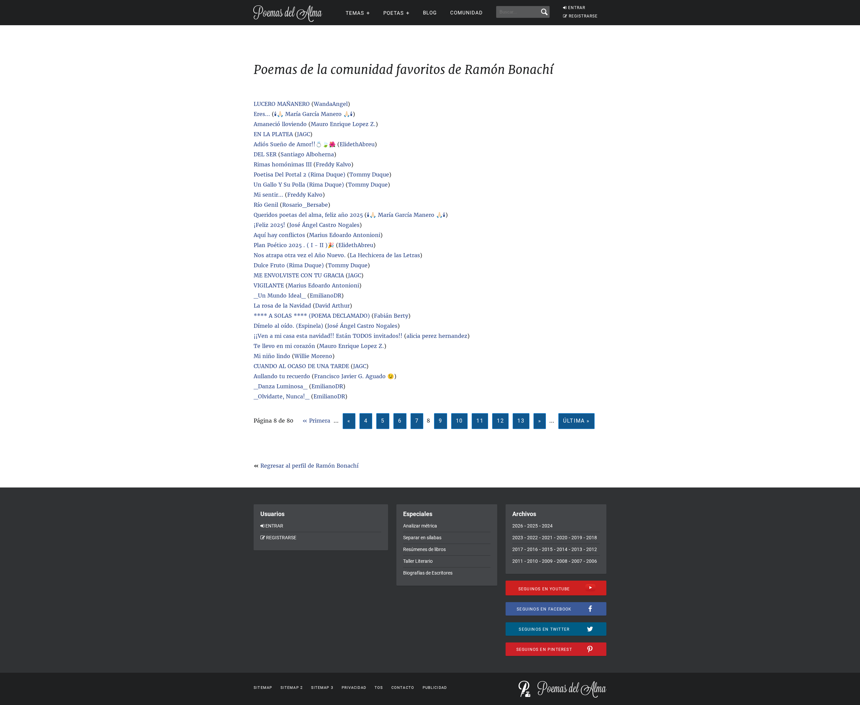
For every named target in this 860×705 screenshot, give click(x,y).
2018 (591, 537)
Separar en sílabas (422, 537)
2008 (562, 561)
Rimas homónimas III (283, 164)
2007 (576, 561)
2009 (547, 561)
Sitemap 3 (322, 688)
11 (479, 421)
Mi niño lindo (273, 356)
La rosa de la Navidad (282, 305)
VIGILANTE (269, 285)
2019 (576, 537)
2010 (532, 561)
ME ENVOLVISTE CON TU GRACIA (299, 275)
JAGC (303, 134)
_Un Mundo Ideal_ (280, 295)
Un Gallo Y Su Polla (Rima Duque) (299, 184)
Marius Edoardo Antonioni (344, 235)
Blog (430, 13)
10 (459, 421)
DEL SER (265, 154)
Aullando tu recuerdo (282, 376)
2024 (547, 525)
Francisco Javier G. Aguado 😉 (354, 376)
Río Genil (266, 204)
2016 (532, 549)
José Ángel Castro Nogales (324, 225)
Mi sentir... (268, 194)
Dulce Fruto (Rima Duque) (289, 265)
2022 (532, 537)
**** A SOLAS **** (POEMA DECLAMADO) (312, 315)
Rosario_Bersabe (305, 204)
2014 (562, 549)
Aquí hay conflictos (279, 235)
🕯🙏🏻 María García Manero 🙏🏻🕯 (313, 114)
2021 (547, 537)
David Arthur (332, 305)
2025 (532, 525)
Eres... (262, 114)
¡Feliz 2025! (269, 225)
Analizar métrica (420, 525)
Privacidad (354, 688)
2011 (517, 561)
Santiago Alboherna (307, 154)
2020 (562, 537)
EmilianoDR (325, 295)
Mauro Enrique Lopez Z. (343, 124)
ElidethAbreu (357, 144)
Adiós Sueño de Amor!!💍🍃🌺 (295, 144)
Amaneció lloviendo (281, 124)
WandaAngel (331, 104)
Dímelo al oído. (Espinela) (288, 325)
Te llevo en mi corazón (285, 346)
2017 (517, 549)
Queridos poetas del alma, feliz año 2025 (308, 214)
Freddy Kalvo (333, 164)
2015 (547, 549)
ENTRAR (576, 7)
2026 (517, 525)
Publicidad (435, 688)
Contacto (402, 688)
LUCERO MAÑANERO (282, 104)
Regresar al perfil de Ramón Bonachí (309, 465)
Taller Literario (418, 561)
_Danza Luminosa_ (280, 386)
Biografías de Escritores (428, 573)
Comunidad (466, 13)
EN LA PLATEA (273, 134)
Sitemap (263, 688)
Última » (576, 421)
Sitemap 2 (292, 688)
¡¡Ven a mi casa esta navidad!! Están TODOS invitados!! (328, 335)
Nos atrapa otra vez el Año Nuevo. (300, 255)
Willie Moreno (313, 356)
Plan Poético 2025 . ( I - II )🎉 (294, 245)
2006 (591, 561)
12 (500, 421)
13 (520, 421)
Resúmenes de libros (424, 549)
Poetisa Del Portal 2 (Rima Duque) (299, 174)
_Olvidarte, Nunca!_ (281, 396)
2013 (576, 549)
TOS (379, 688)
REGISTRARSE (583, 16)
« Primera (316, 420)
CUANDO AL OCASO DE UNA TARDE (301, 366)
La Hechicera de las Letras (385, 255)
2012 (591, 549)
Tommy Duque (369, 174)
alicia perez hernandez (436, 335)
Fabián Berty (391, 315)
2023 (517, 537)
